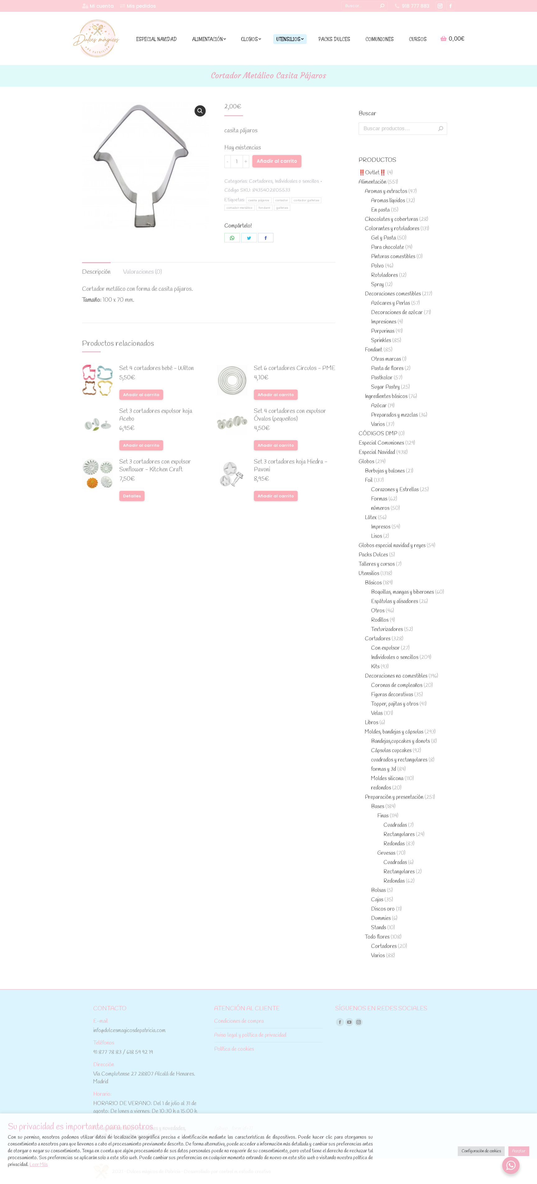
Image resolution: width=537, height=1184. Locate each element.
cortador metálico (240, 207)
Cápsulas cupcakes (391, 750)
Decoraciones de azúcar (397, 312)
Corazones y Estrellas (395, 489)
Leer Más (39, 1165)
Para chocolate (387, 247)
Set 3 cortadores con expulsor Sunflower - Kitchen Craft (155, 466)
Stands (378, 927)
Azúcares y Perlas (390, 303)
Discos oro (383, 909)
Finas (382, 816)
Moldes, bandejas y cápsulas (394, 732)
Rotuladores (384, 275)
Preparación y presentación (394, 797)
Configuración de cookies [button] (481, 1151)
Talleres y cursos (377, 564)
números (380, 508)
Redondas (394, 844)
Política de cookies (234, 1049)
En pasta (380, 210)
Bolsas (378, 890)
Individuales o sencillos (297, 181)
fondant (264, 207)
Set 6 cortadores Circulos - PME (294, 369)
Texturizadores (387, 629)
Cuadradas (395, 825)
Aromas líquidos (388, 200)
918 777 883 (415, 6)
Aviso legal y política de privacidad (250, 1035)
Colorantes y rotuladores (392, 228)
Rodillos (379, 620)
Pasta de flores (387, 368)
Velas (377, 713)
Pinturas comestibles (393, 256)
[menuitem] (98, 6)
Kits (375, 666)
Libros (371, 722)
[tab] (96, 269)
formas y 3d (383, 769)
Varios (378, 424)
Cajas (377, 899)
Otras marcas (386, 359)
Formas (379, 499)
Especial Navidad (377, 452)
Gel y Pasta (383, 238)
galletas (282, 207)
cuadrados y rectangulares (399, 760)
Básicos (373, 583)
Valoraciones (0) (142, 272)
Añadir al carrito (277, 161)
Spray (377, 284)
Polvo (377, 266)
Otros (377, 611)
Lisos (376, 536)
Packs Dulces (373, 555)
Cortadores (261, 181)
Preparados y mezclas (394, 415)
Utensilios (369, 573)
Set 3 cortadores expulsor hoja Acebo (155, 415)
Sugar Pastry (385, 387)
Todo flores (377, 937)
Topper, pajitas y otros (394, 704)
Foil (369, 480)
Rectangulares (399, 834)
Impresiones (383, 322)
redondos (381, 788)
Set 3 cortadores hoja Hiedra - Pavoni (291, 466)
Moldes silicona (387, 778)
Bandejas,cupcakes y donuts (400, 741)
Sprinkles (381, 340)
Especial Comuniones (381, 443)
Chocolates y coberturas (391, 219)
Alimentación (372, 182)
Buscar (441, 128)
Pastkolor (381, 378)
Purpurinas (382, 331)
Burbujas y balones (385, 471)
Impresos (380, 527)
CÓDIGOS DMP (378, 433)
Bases (377, 806)
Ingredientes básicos (386, 396)
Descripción (96, 272)
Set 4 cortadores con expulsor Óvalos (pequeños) (290, 415)
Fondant (373, 350)
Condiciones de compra (239, 1021)
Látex (371, 517)
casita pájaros (258, 200)
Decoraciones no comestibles (396, 676)
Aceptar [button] (519, 1151)
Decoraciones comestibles (393, 294)
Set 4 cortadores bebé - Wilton (156, 369)
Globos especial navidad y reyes (392, 545)
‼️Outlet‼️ (372, 172)
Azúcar (379, 405)
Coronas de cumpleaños (396, 685)
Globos (366, 461)
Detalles (132, 496)
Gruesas (386, 853)
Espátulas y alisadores (394, 601)
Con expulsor (385, 648)
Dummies (381, 918)
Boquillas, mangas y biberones (402, 592)
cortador (281, 200)
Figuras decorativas (392, 694)
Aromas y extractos (386, 191)
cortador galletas (306, 200)
